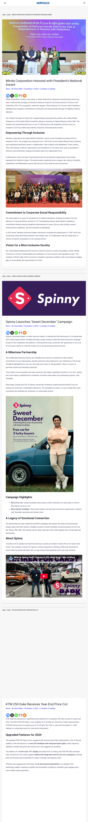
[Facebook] (8, 96)
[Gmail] (20, 96)
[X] (12, 96)
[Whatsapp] (16, 96)
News (8, 89)
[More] (25, 96)
